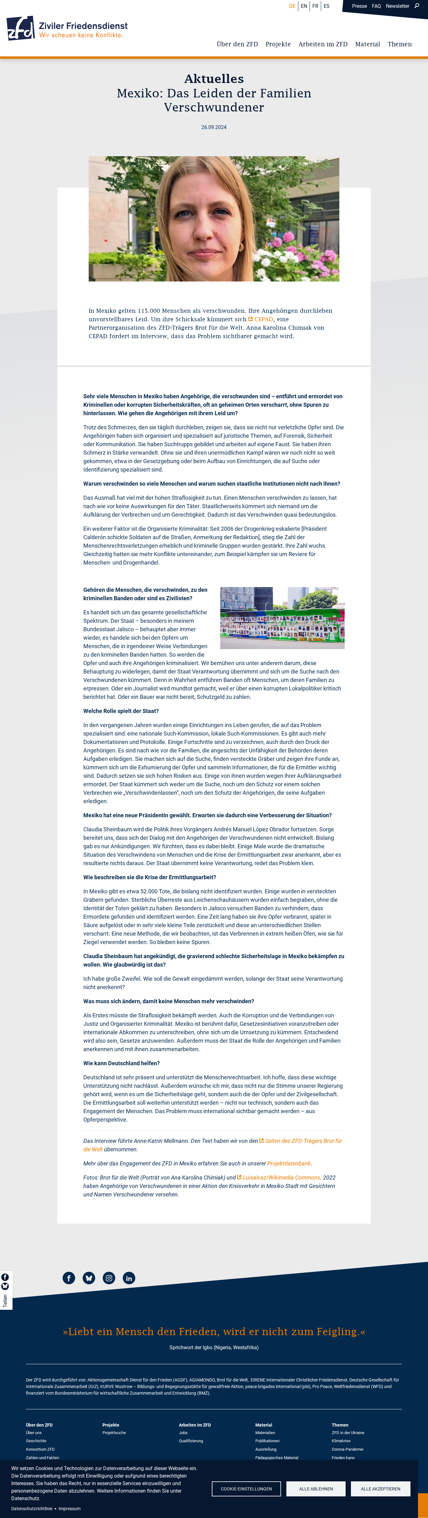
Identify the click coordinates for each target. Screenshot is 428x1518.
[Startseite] (67, 28)
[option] (214, 218)
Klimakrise (341, 1440)
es (327, 6)
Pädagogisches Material (276, 1457)
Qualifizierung (191, 1440)
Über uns (34, 1432)
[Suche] (417, 6)
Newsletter (397, 6)
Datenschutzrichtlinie (31, 1508)
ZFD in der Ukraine (348, 1432)
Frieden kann (343, 1457)
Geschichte (36, 1440)
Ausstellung (265, 1449)
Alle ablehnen (316, 1488)
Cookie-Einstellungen (246, 1488)
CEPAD (263, 319)
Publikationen (267, 1440)
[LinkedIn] (129, 1279)
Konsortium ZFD (40, 1449)
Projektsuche (114, 1432)
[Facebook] (69, 1279)
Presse (359, 6)
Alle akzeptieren (380, 1488)
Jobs (183, 1432)
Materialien (265, 1432)
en (304, 6)
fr (315, 6)
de (292, 6)
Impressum (70, 1508)
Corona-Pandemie (347, 1449)
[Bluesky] (89, 1279)
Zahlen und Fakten (42, 1457)
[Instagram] (109, 1279)
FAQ (376, 6)
